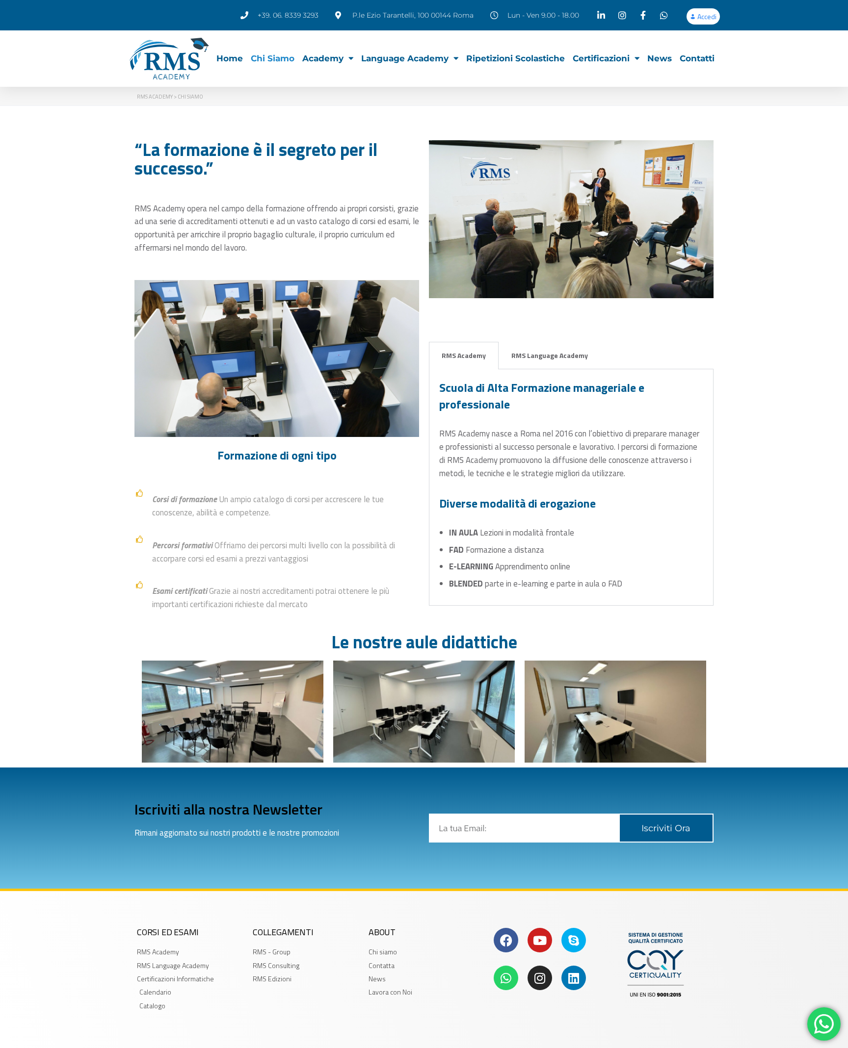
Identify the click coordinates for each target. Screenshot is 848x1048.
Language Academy (405, 58)
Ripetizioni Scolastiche (515, 58)
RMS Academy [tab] (464, 355)
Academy (323, 58)
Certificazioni (601, 58)
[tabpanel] (571, 487)
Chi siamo (272, 58)
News (659, 58)
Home (229, 58)
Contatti (697, 58)
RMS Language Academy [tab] (549, 355)
